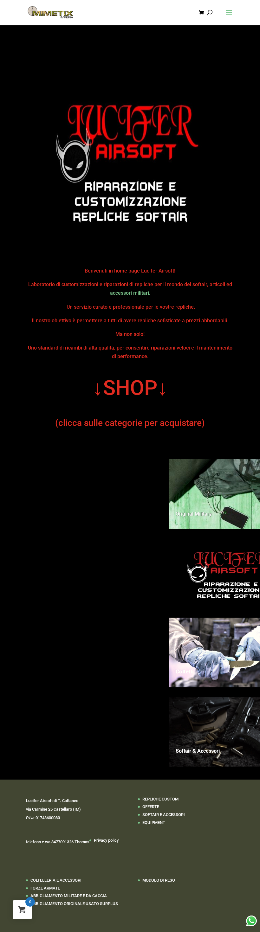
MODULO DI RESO (158, 880)
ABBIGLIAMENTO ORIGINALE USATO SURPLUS (74, 903)
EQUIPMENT (153, 822)
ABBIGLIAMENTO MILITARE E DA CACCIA (68, 895)
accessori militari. (130, 293)
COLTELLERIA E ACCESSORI (55, 880)
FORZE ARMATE (45, 888)
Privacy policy (106, 840)
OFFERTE (150, 806)
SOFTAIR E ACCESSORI (163, 814)
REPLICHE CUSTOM (160, 799)
